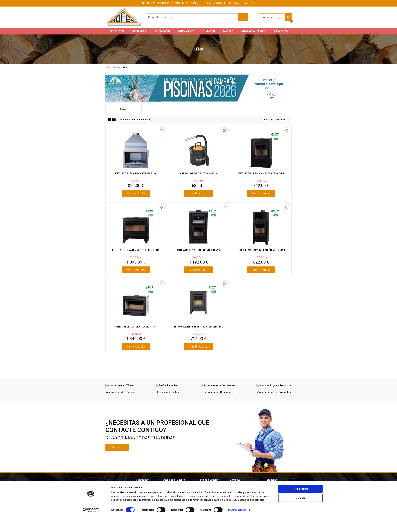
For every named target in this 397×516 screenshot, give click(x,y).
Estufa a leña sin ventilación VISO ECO (198, 326)
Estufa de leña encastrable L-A (136, 173)
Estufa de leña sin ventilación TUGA (135, 250)
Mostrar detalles (237, 510)
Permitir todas (300, 488)
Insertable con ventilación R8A (135, 326)
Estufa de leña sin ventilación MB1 (261, 173)
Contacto (117, 447)
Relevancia (281, 119)
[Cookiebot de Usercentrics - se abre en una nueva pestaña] (90, 510)
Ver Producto (136, 193)
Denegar (300, 498)
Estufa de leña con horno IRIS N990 (198, 250)
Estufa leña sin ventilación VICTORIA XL (261, 250)
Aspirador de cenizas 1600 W (198, 173)
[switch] (161, 509)
